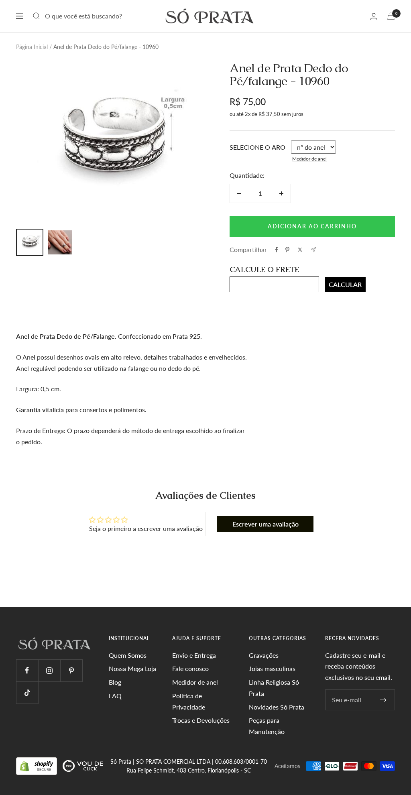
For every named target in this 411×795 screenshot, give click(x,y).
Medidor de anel (309, 159)
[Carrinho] (391, 16)
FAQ (115, 695)
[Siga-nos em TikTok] (27, 692)
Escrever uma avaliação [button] (265, 524)
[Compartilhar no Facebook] (276, 249)
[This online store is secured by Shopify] (37, 765)
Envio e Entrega (194, 655)
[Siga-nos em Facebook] (27, 670)
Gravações (264, 655)
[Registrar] (383, 700)
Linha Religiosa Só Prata (274, 687)
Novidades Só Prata (276, 707)
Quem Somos (127, 655)
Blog (115, 682)
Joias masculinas (272, 668)
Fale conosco (190, 668)
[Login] (373, 16)
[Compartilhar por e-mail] (313, 249)
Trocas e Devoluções (201, 720)
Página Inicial (32, 46)
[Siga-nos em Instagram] (49, 670)
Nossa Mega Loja (132, 668)
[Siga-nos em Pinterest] (71, 670)
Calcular (345, 284)
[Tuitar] (300, 249)
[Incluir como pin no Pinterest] (287, 249)
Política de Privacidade (188, 701)
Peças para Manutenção (267, 725)
